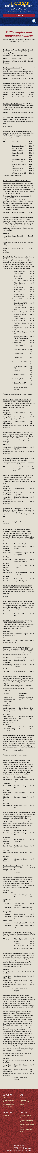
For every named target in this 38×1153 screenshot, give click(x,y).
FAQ (21, 1127)
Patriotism (23, 1098)
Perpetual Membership (27, 1124)
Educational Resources (28, 1102)
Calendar (23, 1118)
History (22, 1104)
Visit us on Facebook (4, 1136)
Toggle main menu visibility (4, 19)
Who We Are (7, 1098)
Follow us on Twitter (6, 1136)
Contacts (6, 1115)
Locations (6, 1118)
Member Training (8, 1107)
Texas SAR (19, 5)
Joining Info (19, 15)
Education (23, 1100)
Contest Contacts (25, 1115)
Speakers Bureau (8, 1104)
